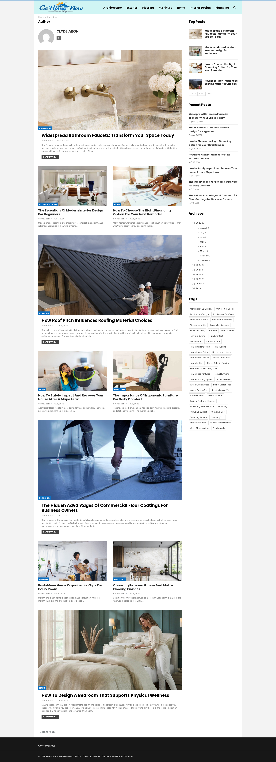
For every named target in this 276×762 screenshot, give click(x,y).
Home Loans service (199, 357)
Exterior (132, 8)
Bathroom (45, 128)
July (202, 233)
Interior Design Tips (221, 390)
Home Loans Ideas (221, 352)
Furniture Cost (216, 336)
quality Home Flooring (220, 422)
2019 (198, 288)
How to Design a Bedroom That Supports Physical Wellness (105, 695)
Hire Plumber (196, 341)
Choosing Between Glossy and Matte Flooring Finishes (143, 587)
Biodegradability (198, 325)
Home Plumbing (222, 374)
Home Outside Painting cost (203, 368)
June (202, 237)
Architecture (112, 8)
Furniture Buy (227, 330)
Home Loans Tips (221, 357)
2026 (198, 223)
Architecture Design (199, 314)
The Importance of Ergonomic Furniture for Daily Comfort (145, 397)
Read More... (50, 156)
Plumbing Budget (198, 412)
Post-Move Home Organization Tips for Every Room (70, 587)
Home (181, 8)
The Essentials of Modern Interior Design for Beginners (70, 212)
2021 (198, 284)
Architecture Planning (222, 319)
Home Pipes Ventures (200, 374)
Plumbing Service (198, 417)
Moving (43, 579)
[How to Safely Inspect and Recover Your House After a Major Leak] (72, 371)
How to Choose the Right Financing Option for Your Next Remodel (142, 212)
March (203, 251)
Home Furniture (213, 341)
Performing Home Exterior (202, 406)
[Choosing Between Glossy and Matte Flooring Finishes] (147, 561)
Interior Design (200, 8)
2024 (198, 270)
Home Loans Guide (199, 352)
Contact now (46, 745)
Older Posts (48, 732)
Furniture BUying (198, 336)
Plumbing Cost (218, 412)
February (204, 256)
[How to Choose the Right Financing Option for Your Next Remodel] (147, 186)
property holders (198, 422)
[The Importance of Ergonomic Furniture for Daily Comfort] (147, 371)
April (202, 246)
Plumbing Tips (217, 417)
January (204, 260)
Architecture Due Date (223, 314)
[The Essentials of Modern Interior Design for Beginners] (72, 186)
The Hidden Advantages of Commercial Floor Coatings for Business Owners (105, 508)
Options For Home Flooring (202, 401)
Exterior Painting (197, 330)
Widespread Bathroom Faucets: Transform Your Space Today (108, 135)
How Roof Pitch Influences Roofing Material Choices (97, 320)
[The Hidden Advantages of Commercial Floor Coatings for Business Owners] (110, 460)
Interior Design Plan (199, 390)
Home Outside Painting (218, 363)
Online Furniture (215, 395)
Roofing (44, 313)
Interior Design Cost (199, 384)
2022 (198, 279)
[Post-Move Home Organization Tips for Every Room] (72, 561)
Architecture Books (225, 308)
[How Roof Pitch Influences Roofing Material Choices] (110, 275)
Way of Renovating (199, 428)
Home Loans (220, 346)
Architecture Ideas (199, 319)
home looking (196, 363)
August (203, 228)
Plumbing (222, 8)
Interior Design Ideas (223, 384)
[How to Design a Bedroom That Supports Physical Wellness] (110, 650)
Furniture (165, 8)
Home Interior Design (200, 346)
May (202, 242)
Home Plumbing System (201, 379)
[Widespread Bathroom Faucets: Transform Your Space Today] (110, 90)
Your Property (219, 428)
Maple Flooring (197, 395)
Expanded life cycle (219, 325)
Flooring (148, 8)
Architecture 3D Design (201, 308)
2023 (198, 274)
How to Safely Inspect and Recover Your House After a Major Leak (70, 397)
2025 (198, 265)
